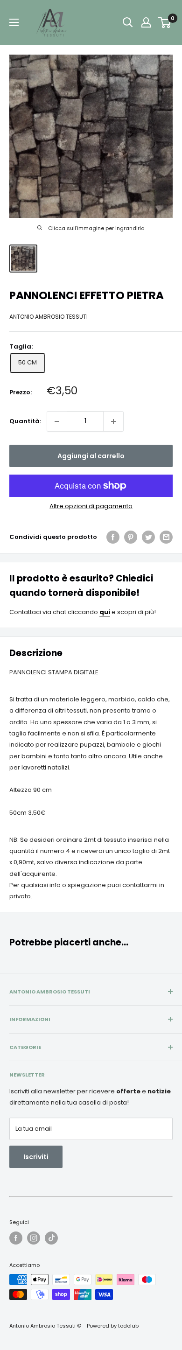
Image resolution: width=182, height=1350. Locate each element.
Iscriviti (36, 1156)
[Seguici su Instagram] (33, 1238)
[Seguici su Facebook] (15, 1238)
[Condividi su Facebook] (112, 537)
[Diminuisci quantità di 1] (57, 421)
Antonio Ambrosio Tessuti (48, 317)
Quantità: (25, 421)
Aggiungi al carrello (91, 456)
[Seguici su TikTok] (51, 1238)
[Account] (146, 22)
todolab (128, 1325)
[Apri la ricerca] (128, 22)
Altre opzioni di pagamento (91, 506)
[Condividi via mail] (166, 537)
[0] (165, 22)
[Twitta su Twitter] (148, 537)
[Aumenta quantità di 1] (113, 421)
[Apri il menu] (14, 22)
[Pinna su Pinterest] (130, 537)
